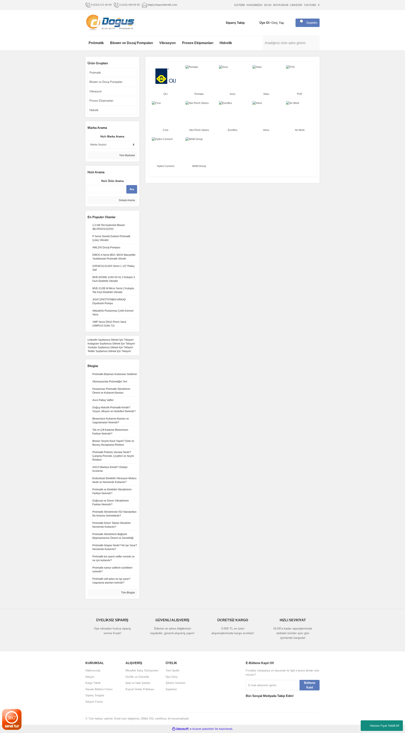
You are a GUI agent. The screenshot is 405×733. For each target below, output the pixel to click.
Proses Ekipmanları (101, 100)
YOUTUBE (310, 5)
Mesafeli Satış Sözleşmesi (142, 670)
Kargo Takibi (93, 683)
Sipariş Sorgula (94, 695)
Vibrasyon (95, 91)
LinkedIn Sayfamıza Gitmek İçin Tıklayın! (111, 339)
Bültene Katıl (309, 685)
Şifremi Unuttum (175, 683)
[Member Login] (255, 23)
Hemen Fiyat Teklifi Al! (384, 725)
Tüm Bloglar (127, 592)
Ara (132, 189)
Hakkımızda (92, 670)
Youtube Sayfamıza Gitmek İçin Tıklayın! (110, 347)
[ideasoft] (180, 729)
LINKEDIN (296, 5)
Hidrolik (94, 110)
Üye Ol (264, 22)
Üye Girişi (172, 676)
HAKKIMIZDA (254, 5)
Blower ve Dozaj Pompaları (106, 81)
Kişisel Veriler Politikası (140, 689)
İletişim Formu (94, 701)
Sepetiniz (171, 689)
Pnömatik (95, 72)
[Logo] (110, 22)
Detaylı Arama (126, 200)
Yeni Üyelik (172, 670)
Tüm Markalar (127, 155)
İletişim (89, 676)
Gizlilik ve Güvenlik (137, 676)
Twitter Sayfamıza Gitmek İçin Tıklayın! (109, 351)
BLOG (267, 5)
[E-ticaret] (202, 729)
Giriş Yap (277, 22)
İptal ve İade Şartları (138, 683)
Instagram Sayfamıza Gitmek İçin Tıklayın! (111, 343)
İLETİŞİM (239, 5)
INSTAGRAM (280, 5)
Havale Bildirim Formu (98, 689)
